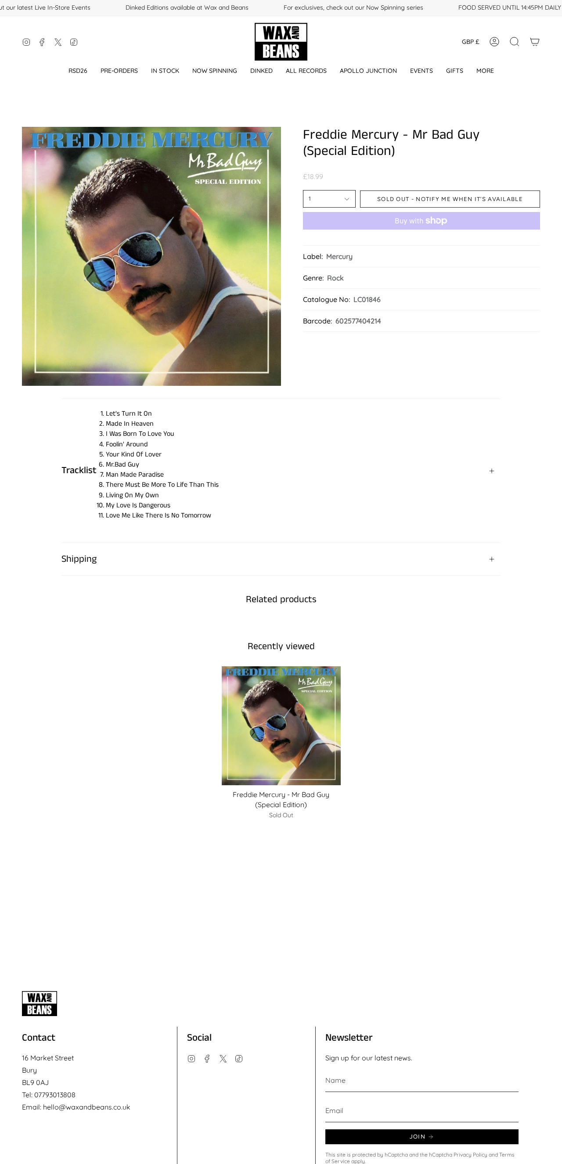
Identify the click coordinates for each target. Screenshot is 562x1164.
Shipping (79, 559)
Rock (335, 277)
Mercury (339, 256)
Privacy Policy (470, 1154)
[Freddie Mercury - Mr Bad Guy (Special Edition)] (281, 725)
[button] (78, 71)
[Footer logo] (39, 1003)
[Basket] (535, 41)
